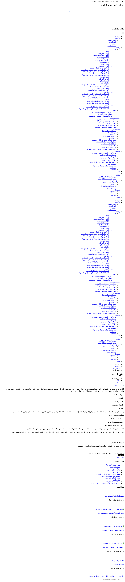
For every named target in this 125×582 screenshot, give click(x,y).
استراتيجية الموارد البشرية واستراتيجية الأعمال (94, 75)
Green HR (113, 169)
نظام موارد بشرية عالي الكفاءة (99, 86)
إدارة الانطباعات (111, 132)
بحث (118, 197)
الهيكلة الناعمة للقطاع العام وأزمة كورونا (95, 96)
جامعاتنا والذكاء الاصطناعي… (114, 496)
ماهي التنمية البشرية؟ (109, 131)
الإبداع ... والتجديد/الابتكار (101, 55)
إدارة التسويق (108, 105)
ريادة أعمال (112, 110)
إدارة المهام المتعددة (109, 136)
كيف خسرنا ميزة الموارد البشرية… (113, 547)
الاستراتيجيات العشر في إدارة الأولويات (104, 140)
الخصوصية (113, 193)
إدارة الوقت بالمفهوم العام (108, 155)
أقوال (113, 576)
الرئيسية (117, 36)
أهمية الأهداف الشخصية (108, 144)
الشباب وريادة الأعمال (105, 114)
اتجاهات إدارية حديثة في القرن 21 (105, 120)
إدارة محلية (108, 99)
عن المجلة (117, 38)
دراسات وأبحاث (115, 118)
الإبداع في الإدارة (103, 53)
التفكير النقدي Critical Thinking (106, 142)
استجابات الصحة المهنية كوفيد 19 (105, 121)
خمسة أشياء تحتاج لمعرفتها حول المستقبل (102, 162)
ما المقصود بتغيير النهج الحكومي (98, 97)
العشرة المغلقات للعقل (108, 160)
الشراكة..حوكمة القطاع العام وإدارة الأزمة (95, 94)
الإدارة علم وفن (111, 157)
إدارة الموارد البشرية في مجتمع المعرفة (96, 71)
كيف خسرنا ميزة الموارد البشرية (98, 90)
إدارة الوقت (112, 184)
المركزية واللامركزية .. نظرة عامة (98, 103)
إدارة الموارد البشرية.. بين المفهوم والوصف (95, 70)
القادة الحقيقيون (111, 123)
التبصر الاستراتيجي (103, 88)
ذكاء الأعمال (105, 64)
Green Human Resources (108, 186)
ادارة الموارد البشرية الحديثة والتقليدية (104, 153)
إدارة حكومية (108, 92)
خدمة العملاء (104, 62)
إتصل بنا (117, 190)
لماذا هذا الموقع (111, 46)
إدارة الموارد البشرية (105, 66)
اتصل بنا (113, 195)
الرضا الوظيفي (104, 77)
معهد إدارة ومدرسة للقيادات (107, 179)
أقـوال (118, 171)
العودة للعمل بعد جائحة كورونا (106, 125)
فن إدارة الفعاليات (103, 59)
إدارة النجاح (112, 138)
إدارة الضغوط (112, 134)
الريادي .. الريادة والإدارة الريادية (102, 112)
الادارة (114, 49)
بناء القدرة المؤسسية (102, 60)
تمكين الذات (112, 145)
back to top (120, 457)
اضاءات (117, 151)
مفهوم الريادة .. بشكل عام (108, 158)
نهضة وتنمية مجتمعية (109, 182)
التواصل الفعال (111, 164)
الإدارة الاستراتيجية (103, 57)
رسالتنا (114, 44)
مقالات (118, 175)
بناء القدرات (105, 83)
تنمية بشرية (116, 129)
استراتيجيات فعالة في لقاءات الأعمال (104, 166)
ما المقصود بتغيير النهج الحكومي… (113, 530)
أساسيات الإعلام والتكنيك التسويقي (97, 107)
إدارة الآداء (113, 168)
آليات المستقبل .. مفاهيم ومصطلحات (100, 116)
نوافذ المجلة (116, 47)
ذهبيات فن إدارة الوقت (109, 147)
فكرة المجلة (112, 42)
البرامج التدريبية (115, 180)
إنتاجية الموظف (104, 79)
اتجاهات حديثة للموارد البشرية (99, 68)
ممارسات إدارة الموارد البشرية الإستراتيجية (95, 84)
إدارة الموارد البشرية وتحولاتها (99, 73)
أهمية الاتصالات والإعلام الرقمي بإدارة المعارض (94, 108)
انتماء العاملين (104, 81)
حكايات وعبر (116, 173)
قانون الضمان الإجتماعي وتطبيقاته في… (111, 513)
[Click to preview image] (119, 385)
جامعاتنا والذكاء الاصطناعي (107, 177)
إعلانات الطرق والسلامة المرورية (98, 101)
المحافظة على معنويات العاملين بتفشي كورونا (101, 149)
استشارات (113, 191)
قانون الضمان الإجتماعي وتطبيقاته (105, 127)
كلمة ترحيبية (112, 40)
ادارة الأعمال (108, 51)
